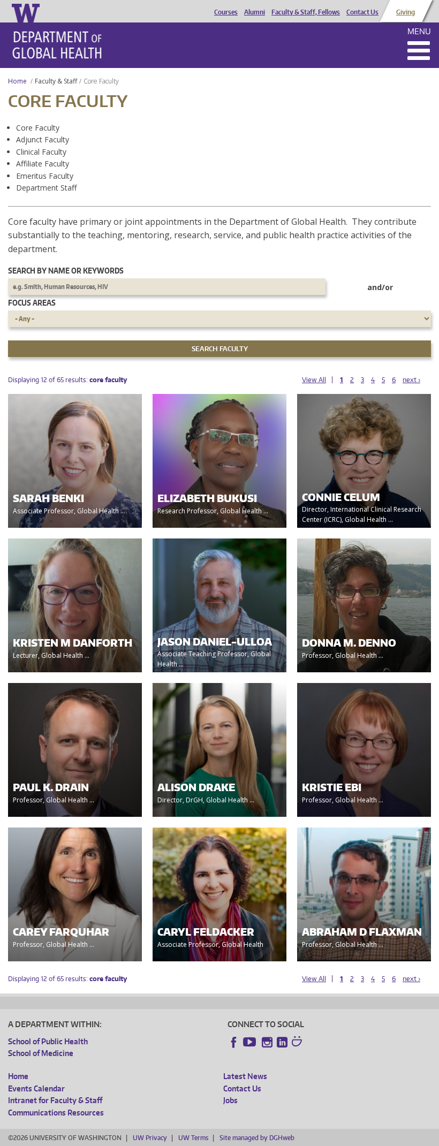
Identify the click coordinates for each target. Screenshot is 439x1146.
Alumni (254, 12)
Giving (405, 12)
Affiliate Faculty (42, 163)
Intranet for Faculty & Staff (55, 1100)
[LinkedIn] (282, 1042)
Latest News (245, 1076)
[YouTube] (251, 1042)
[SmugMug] (298, 1042)
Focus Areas (32, 302)
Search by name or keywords (66, 270)
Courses (226, 12)
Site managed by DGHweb (257, 1138)
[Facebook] (234, 1042)
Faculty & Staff (56, 81)
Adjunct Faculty (42, 139)
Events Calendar (36, 1088)
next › (411, 380)
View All (314, 380)
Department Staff (46, 188)
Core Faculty (37, 128)
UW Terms (193, 1138)
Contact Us (362, 12)
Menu (419, 31)
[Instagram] (267, 1042)
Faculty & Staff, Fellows (305, 12)
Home (17, 81)
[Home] (57, 45)
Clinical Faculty (41, 152)
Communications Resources (56, 1112)
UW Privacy (150, 1138)
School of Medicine (40, 1053)
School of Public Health (48, 1041)
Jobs (230, 1100)
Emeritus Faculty (44, 176)
